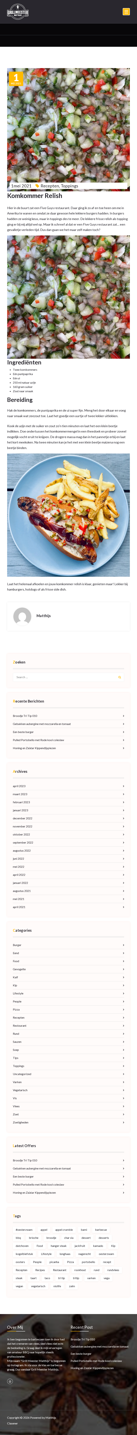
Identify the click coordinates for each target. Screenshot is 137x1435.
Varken (17, 1082)
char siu (68, 1237)
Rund (16, 1033)
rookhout (80, 1270)
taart (34, 1278)
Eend (16, 953)
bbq (18, 1237)
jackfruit (80, 1245)
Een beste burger (23, 732)
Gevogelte (19, 969)
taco (47, 1278)
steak (19, 1278)
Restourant (19, 1025)
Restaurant (59, 1270)
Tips (15, 1057)
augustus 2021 (22, 890)
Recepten (50, 185)
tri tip (61, 1278)
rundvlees (113, 1270)
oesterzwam (106, 1253)
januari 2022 (20, 882)
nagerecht (84, 1253)
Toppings (69, 185)
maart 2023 (20, 794)
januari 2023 (20, 810)
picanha (54, 1262)
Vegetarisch (20, 1090)
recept (107, 1262)
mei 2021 (16, 78)
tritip (76, 1278)
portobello (88, 1262)
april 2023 (19, 786)
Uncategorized (22, 1074)
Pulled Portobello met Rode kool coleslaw (38, 740)
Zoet (16, 1114)
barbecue (101, 1229)
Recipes (40, 1270)
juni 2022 (18, 858)
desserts (104, 1237)
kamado (98, 1245)
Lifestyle (18, 993)
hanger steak (59, 1245)
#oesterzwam (24, 1229)
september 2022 (23, 842)
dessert (86, 1237)
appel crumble (64, 1229)
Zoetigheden (20, 1122)
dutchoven (22, 1245)
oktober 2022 (21, 834)
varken (91, 1278)
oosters (20, 1262)
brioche (33, 1237)
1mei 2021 (21, 185)
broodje (51, 1237)
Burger (17, 945)
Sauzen (17, 1041)
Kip (15, 985)
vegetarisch (38, 1286)
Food (16, 961)
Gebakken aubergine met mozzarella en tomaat (42, 723)
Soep (16, 1049)
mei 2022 (18, 866)
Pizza (16, 1009)
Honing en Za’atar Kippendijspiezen (34, 748)
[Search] (119, 677)
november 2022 (22, 826)
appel (43, 1229)
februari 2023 (21, 802)
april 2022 (19, 874)
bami (84, 1229)
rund (96, 1270)
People (17, 1001)
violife (57, 1286)
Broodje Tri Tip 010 (25, 715)
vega (107, 1278)
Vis (15, 1098)
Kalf (15, 977)
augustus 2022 (22, 850)
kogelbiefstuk (24, 1253)
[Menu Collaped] (126, 11)
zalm (72, 1286)
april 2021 (19, 907)
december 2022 (22, 818)
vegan (19, 1286)
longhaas (65, 1253)
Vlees (16, 1106)
